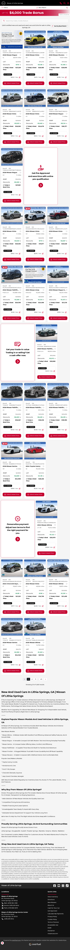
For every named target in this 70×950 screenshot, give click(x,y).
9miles (18, 645)
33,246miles (40, 469)
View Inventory (53, 897)
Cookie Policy (52, 919)
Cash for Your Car (54, 908)
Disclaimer (51, 931)
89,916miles (52, 351)
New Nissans (52, 902)
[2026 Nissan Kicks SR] (35, 39)
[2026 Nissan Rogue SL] (12, 39)
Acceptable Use (53, 925)
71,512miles (52, 527)
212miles (41, 410)
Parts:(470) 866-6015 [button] (11, 908)
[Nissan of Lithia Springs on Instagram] (62, 886)
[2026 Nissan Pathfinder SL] (58, 392)
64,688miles (17, 292)
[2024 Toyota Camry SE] (35, 450)
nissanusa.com (53, 933)
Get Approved (52, 911)
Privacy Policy (52, 916)
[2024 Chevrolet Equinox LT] (12, 568)
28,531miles (17, 57)
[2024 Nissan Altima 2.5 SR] (46, 509)
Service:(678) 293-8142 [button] (11, 905)
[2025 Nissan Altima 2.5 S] (58, 568)
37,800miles (40, 234)
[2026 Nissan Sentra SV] (12, 627)
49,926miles (40, 586)
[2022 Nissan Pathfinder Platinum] (12, 274)
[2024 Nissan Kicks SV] (35, 215)
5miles (18, 116)
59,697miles (17, 586)
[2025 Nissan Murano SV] (58, 39)
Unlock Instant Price (13, 83)
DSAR (49, 928)
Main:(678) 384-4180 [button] (11, 903)
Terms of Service (53, 922)
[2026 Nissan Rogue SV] (58, 98)
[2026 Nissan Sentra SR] (12, 450)
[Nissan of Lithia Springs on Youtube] (58, 886)
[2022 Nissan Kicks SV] (35, 568)
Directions (51, 899)
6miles (41, 57)
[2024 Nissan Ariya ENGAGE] (35, 274)
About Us (51, 905)
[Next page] (45, 679)
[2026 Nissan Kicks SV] (35, 98)
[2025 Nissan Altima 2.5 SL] (35, 627)
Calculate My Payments (56, 914)
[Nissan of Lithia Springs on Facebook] (54, 886)
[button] (61, 3)
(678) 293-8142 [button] (9, 919)
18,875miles (63, 586)
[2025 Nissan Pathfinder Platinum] (46, 333)
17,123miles (63, 57)
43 (41, 679)
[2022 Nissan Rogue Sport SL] (58, 274)
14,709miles (40, 645)
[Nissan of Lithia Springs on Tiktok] (66, 886)
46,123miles (63, 292)
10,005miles (40, 292)
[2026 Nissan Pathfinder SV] (12, 392)
